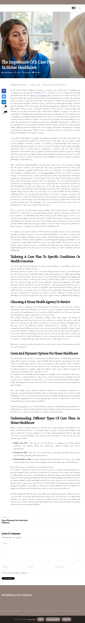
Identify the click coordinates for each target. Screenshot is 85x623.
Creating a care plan (35, 85)
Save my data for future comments (15, 573)
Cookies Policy (32, 619)
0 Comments (37, 72)
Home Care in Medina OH (40, 95)
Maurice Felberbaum (8, 72)
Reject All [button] (66, 619)
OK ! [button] (40, 619)
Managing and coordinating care (20, 85)
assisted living (49, 173)
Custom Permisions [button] (53, 619)
